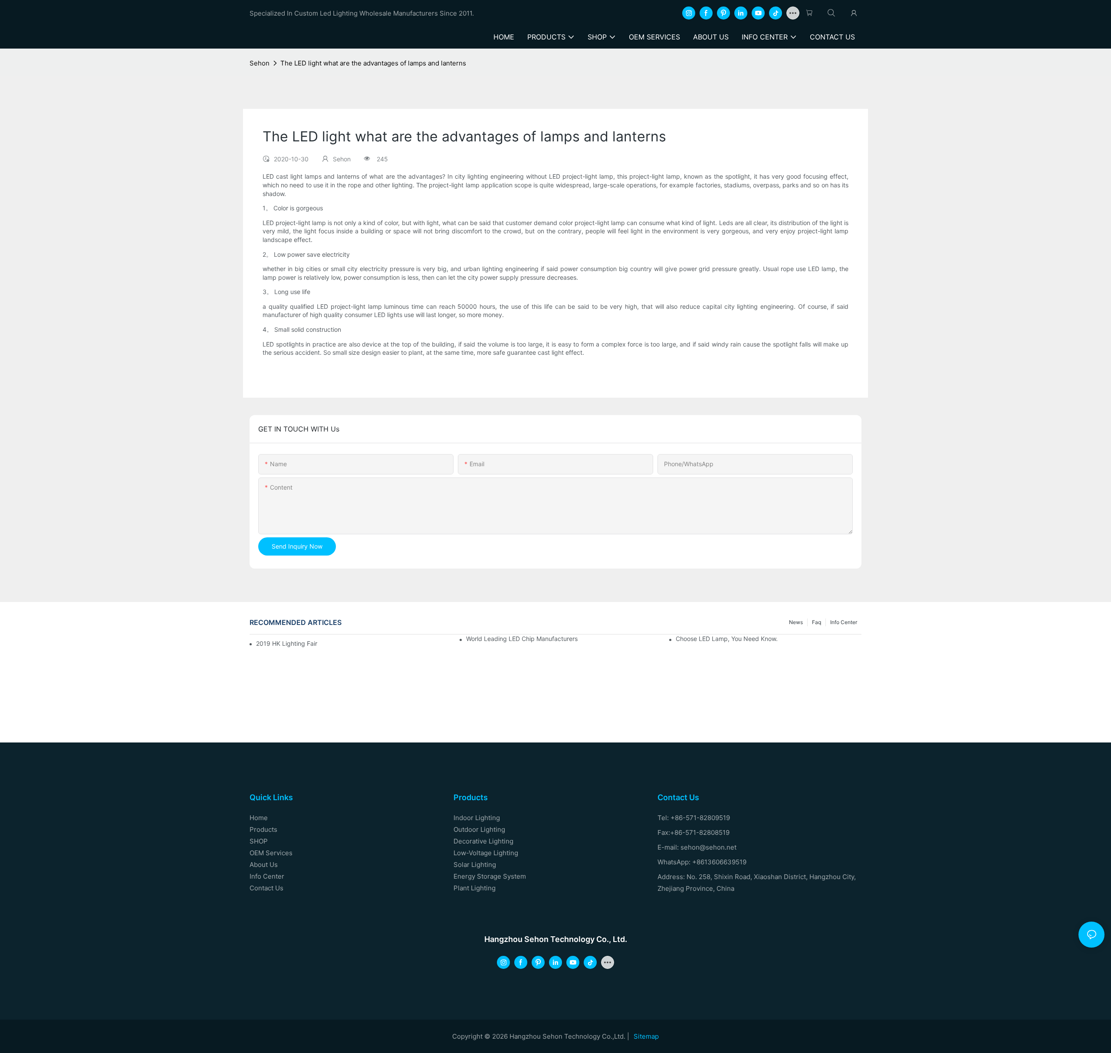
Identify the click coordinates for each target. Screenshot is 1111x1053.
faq (816, 622)
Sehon (260, 63)
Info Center (843, 622)
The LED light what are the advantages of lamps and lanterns (373, 63)
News (796, 622)
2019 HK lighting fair (286, 643)
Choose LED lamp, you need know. (727, 638)
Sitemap (646, 1036)
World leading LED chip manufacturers (522, 638)
